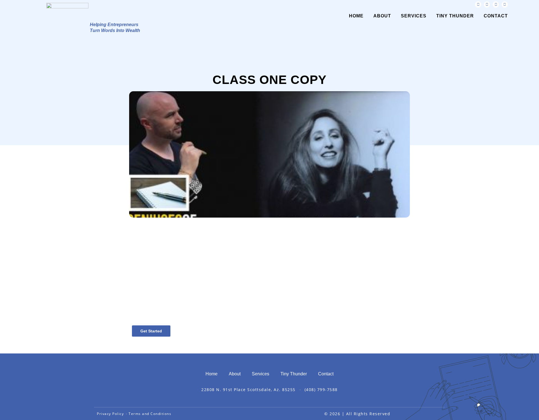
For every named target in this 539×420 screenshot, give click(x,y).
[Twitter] (487, 4)
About (382, 15)
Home (356, 15)
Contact (496, 15)
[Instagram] (505, 4)
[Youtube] (496, 4)
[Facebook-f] (478, 4)
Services (413, 15)
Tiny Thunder (455, 15)
